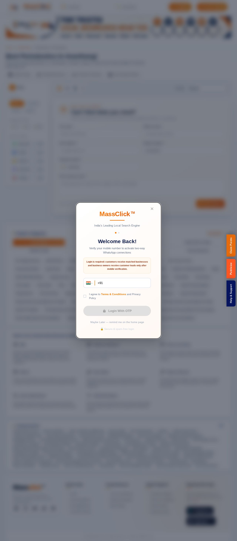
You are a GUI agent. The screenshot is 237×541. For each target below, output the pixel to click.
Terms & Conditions (113, 294)
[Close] (152, 208)
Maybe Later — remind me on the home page (117, 322)
